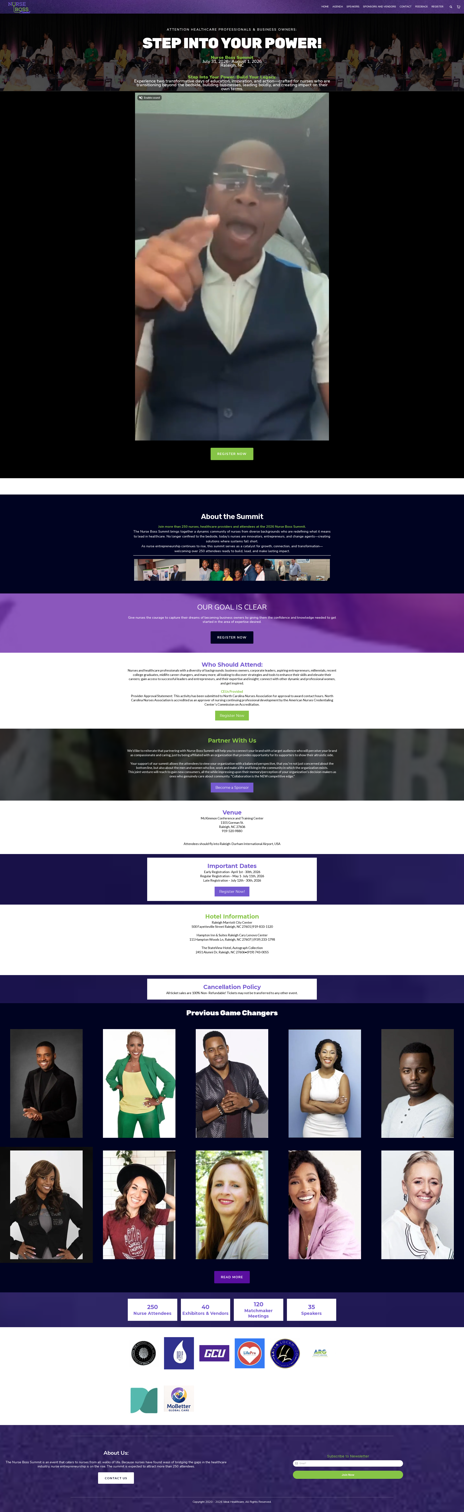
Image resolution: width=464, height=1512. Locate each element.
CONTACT (406, 6)
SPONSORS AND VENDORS (379, 6)
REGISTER (437, 6)
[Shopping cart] (458, 7)
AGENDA (337, 6)
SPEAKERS (353, 6)
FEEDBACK (421, 6)
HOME (325, 6)
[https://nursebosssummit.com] (18, 7)
